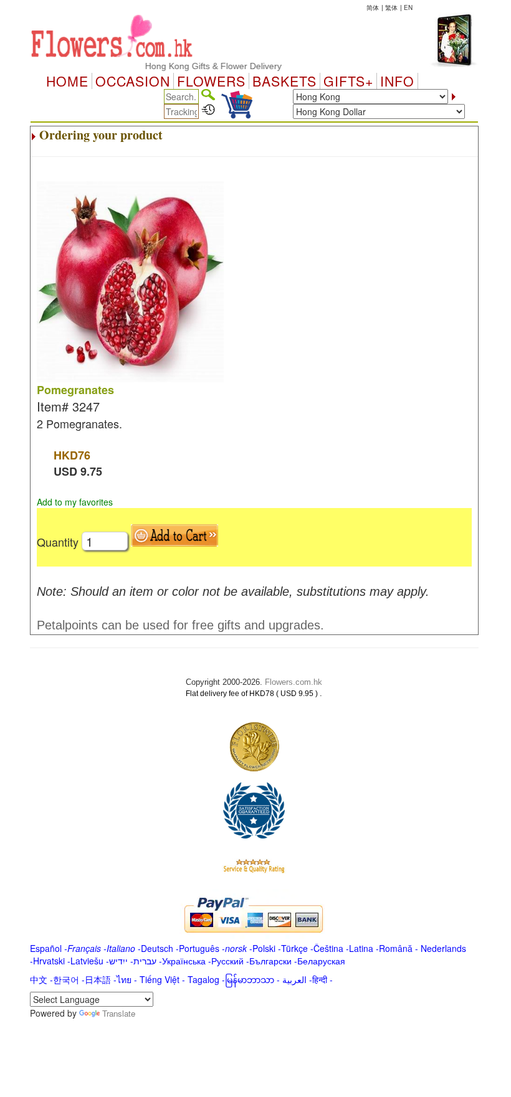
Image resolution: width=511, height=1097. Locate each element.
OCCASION (132, 81)
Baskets (284, 81)
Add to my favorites (75, 502)
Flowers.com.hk (293, 682)
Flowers (211, 81)
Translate (118, 1013)
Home (67, 81)
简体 (372, 7)
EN (408, 7)
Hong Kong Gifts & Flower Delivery (203, 66)
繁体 (391, 7)
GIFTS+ (348, 81)
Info (397, 81)
